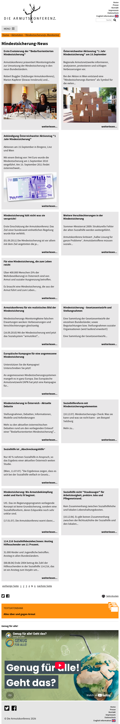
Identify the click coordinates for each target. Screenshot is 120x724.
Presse (116, 5)
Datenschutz (113, 13)
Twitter (3, 596)
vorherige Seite (10, 586)
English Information (105, 16)
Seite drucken (112, 596)
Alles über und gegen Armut (19, 614)
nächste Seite (44, 586)
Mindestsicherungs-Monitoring (42, 35)
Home (116, 2)
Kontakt (115, 7)
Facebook (7, 596)
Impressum (114, 10)
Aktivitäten (17, 35)
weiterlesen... (49, 126)
